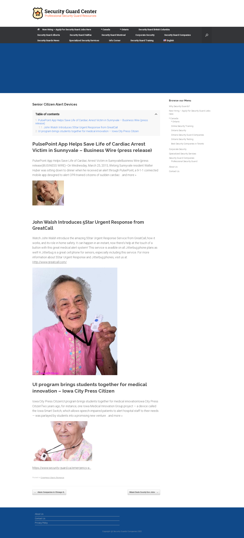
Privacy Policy (41, 523)
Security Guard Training (142, 40)
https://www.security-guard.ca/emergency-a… (61, 468)
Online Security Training (182, 126)
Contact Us (174, 171)
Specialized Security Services (84, 40)
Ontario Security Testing (182, 139)
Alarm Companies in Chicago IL (49, 492)
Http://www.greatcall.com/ (49, 262)
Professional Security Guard (184, 161)
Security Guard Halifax (81, 35)
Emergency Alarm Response (52, 478)
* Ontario (124, 29)
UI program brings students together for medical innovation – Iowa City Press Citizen (88, 131)
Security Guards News (48, 40)
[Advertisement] (122, 68)
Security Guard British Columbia (154, 29)
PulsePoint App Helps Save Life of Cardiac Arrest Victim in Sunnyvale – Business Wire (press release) (91, 122)
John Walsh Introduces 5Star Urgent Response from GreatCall (81, 127)
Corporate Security (144, 35)
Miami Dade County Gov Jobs (143, 492)
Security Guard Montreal (113, 35)
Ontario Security (178, 130)
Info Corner (115, 40)
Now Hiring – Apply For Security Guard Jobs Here (66, 29)
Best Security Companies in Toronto (187, 143)
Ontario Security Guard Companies (187, 135)
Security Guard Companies (177, 35)
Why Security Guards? (179, 106)
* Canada (105, 29)
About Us (173, 167)
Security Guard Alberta (48, 35)
